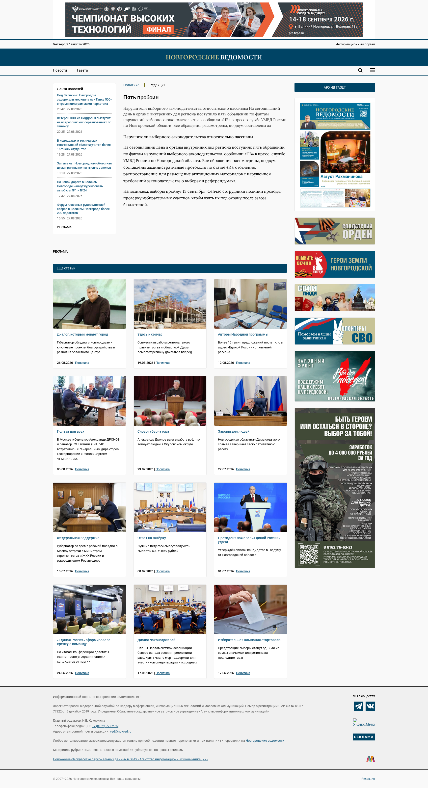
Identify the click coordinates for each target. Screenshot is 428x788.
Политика (131, 85)
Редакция (368, 779)
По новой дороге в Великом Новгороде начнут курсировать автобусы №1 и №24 (80, 186)
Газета (82, 70)
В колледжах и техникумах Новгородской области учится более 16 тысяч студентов (84, 145)
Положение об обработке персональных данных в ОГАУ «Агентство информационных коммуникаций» (130, 759)
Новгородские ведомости (265, 740)
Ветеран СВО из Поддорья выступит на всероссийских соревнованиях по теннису (84, 122)
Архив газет (335, 87)
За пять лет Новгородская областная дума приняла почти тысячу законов (84, 165)
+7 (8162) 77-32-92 (105, 726)
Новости (60, 70)
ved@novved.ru (120, 731)
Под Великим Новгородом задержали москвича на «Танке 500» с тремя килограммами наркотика (84, 99)
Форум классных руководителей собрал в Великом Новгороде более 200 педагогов (83, 209)
